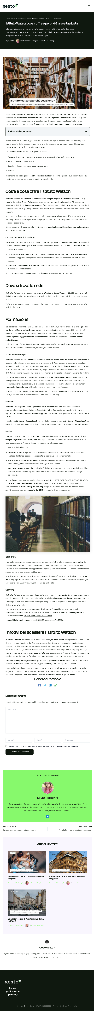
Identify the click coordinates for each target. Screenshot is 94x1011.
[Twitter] (45, 685)
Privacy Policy (72, 1006)
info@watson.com (15, 612)
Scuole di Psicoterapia (15, 883)
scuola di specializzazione (60, 227)
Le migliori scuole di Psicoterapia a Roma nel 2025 (26, 920)
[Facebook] (39, 685)
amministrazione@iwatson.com (38, 615)
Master (11, 170)
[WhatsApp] (55, 685)
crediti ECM (32, 483)
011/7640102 (57, 620)
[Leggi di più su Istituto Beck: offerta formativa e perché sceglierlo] (68, 862)
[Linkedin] (50, 685)
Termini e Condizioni (60, 1006)
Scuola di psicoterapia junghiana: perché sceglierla (26, 877)
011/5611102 (38, 620)
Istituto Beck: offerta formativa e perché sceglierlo (67, 877)
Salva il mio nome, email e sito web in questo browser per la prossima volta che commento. (43, 746)
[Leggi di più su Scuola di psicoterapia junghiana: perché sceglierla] (27, 862)
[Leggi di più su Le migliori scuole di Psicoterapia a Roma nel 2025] (27, 902)
